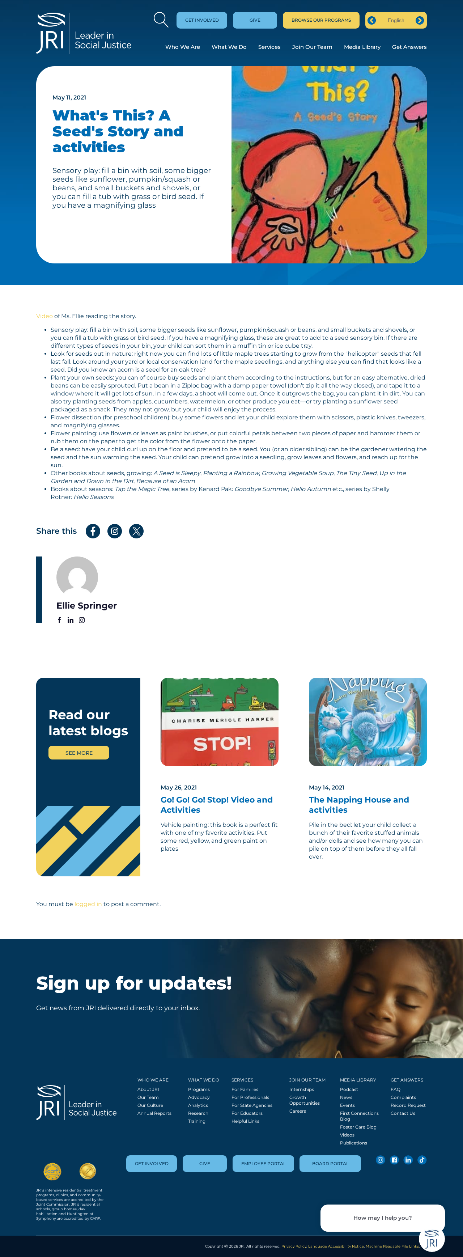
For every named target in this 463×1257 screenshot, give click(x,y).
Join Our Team (312, 46)
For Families (245, 1089)
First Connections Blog (359, 1116)
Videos (347, 1135)
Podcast (349, 1089)
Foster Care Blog (358, 1127)
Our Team (148, 1097)
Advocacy (199, 1097)
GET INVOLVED (202, 20)
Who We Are (182, 46)
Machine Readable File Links (392, 1246)
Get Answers (409, 46)
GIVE (255, 20)
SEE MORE (79, 753)
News (346, 1097)
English (396, 20)
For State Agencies (252, 1105)
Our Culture (150, 1105)
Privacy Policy (293, 1246)
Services (269, 46)
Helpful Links (245, 1121)
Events (347, 1105)
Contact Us (403, 1113)
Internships (301, 1089)
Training (196, 1121)
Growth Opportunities (304, 1100)
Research (198, 1113)
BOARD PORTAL (330, 1163)
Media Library (362, 46)
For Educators (247, 1113)
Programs (199, 1089)
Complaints (403, 1097)
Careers (297, 1111)
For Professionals (250, 1097)
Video (44, 316)
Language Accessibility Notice (336, 1246)
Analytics (198, 1105)
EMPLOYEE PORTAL (263, 1163)
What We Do (229, 46)
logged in (88, 904)
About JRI (148, 1089)
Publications (353, 1143)
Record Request (408, 1105)
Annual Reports (154, 1113)
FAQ (395, 1089)
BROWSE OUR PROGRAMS (321, 20)
